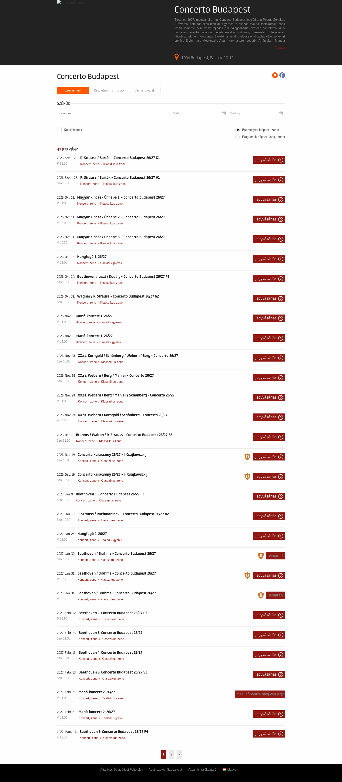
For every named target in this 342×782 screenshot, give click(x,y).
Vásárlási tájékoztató (202, 769)
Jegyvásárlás (266, 160)
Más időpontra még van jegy (260, 694)
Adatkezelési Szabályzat (165, 769)
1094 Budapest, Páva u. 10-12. (207, 57)
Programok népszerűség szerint (263, 137)
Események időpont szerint (260, 130)
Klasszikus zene (114, 164)
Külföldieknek (73, 130)
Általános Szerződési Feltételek (121, 769)
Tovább (280, 47)
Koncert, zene (89, 164)
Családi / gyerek (111, 263)
